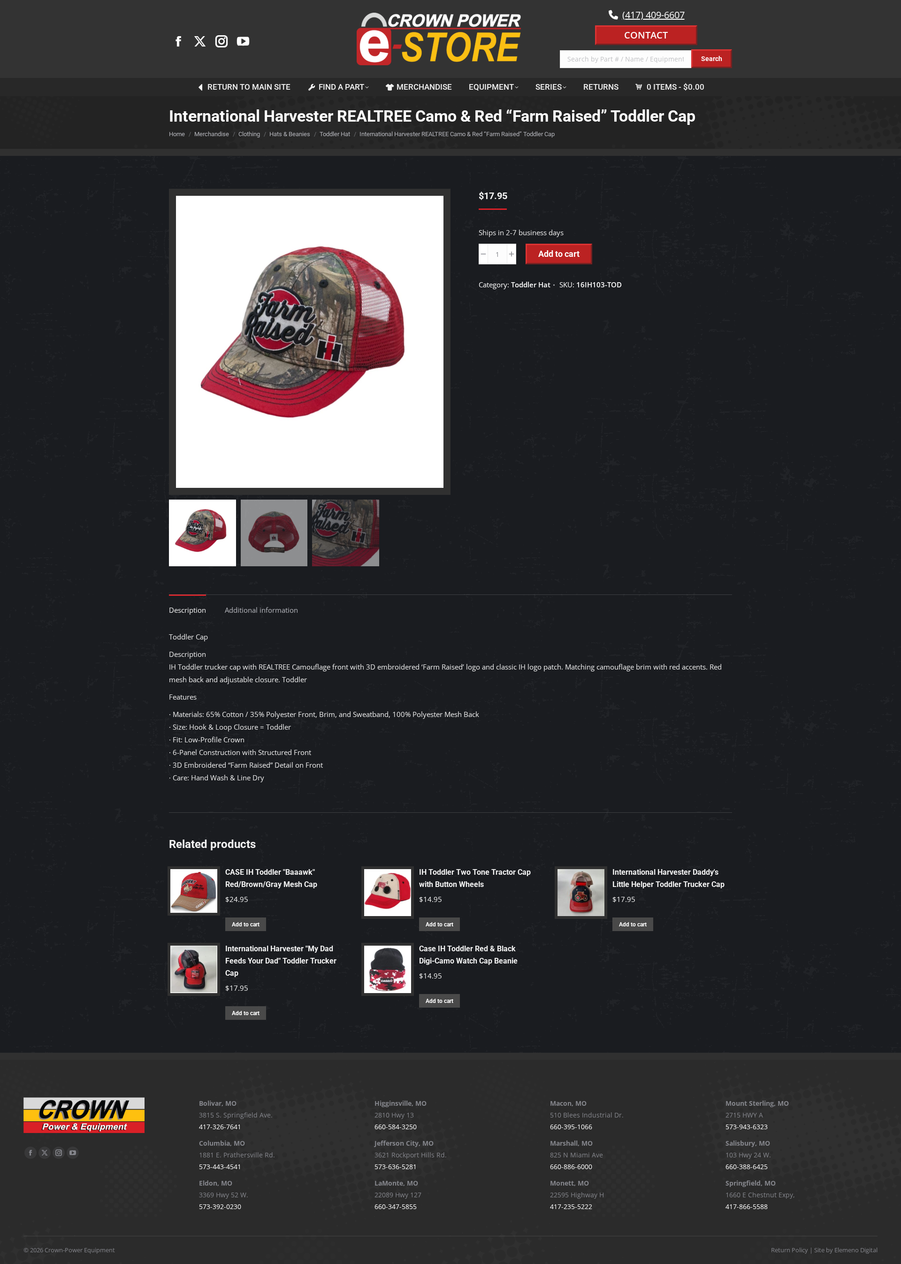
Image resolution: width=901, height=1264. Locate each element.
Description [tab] (187, 610)
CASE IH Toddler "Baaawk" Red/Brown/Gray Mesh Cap (271, 878)
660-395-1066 (571, 1126)
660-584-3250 (395, 1126)
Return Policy (789, 1250)
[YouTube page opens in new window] (243, 41)
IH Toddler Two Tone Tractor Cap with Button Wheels (475, 878)
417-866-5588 (746, 1206)
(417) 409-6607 (653, 14)
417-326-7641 (220, 1126)
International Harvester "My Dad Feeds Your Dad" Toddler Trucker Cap (280, 961)
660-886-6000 (571, 1166)
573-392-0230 (220, 1206)
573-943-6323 (746, 1126)
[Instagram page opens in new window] (221, 41)
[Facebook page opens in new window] (178, 41)
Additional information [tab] (261, 610)
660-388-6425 (746, 1166)
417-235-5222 (571, 1206)
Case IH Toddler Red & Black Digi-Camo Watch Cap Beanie (468, 954)
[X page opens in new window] (200, 41)
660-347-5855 (395, 1206)
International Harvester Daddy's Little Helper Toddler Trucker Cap (668, 878)
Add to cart (559, 254)
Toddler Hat (530, 284)
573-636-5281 (395, 1166)
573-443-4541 (220, 1166)
